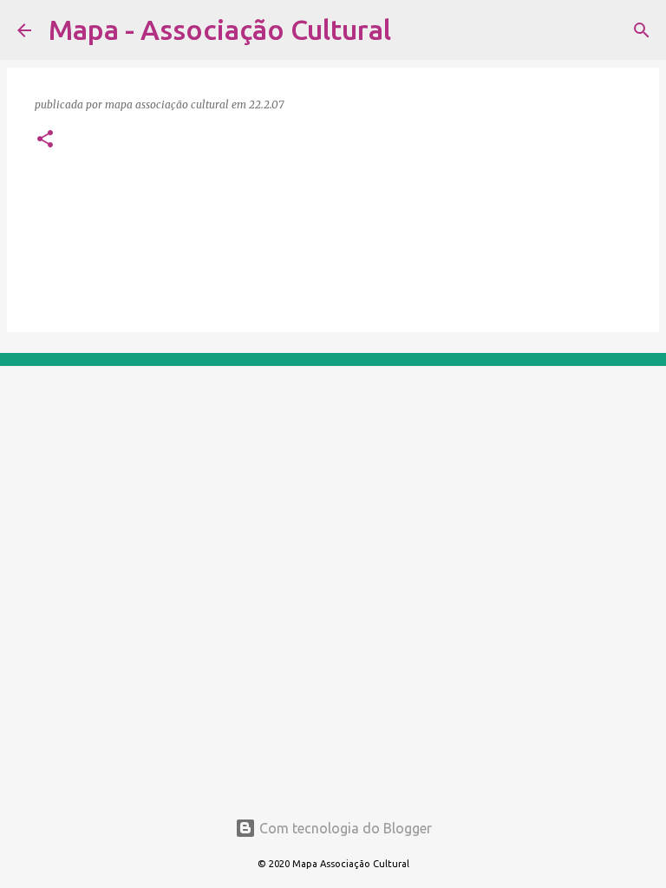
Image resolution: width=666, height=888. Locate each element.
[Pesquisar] (415, 30)
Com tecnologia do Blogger (344, 828)
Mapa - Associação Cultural (220, 29)
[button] (45, 140)
